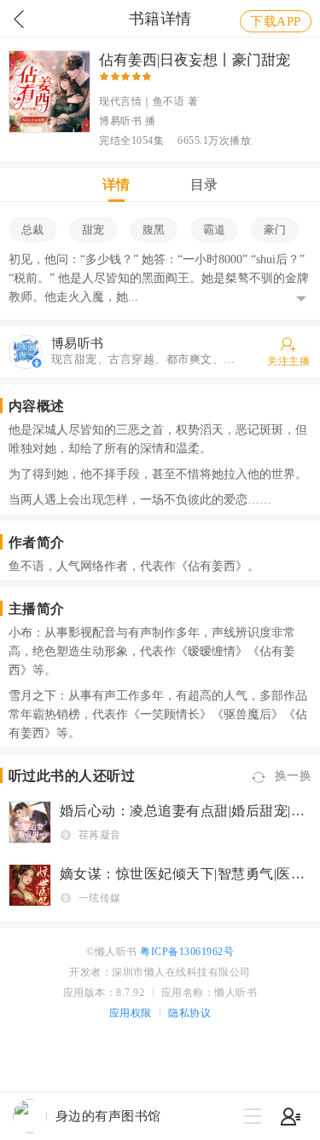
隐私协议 (189, 1013)
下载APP (275, 21)
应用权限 (130, 1013)
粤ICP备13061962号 (187, 952)
